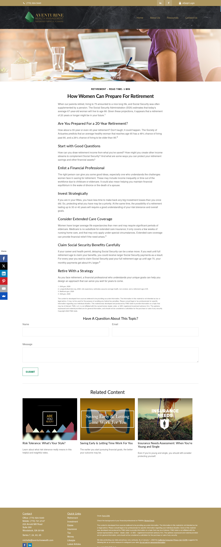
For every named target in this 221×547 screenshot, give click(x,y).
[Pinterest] (4, 281)
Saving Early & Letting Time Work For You (106, 443)
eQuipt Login (189, 3)
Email (115, 324)
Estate (70, 525)
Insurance (72, 528)
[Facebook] (168, 3)
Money (70, 536)
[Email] (4, 288)
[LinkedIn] (160, 3)
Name (26, 324)
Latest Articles (74, 543)
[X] (4, 266)
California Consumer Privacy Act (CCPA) (173, 540)
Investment (72, 521)
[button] (139, 17)
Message (27, 344)
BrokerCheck (149, 520)
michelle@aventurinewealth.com (38, 540)
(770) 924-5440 (33, 3)
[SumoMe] (4, 296)
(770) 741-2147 (37, 520)
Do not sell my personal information (152, 542)
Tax (69, 532)
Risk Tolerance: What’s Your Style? (44, 443)
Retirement (72, 517)
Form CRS (106, 515)
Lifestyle (71, 540)
